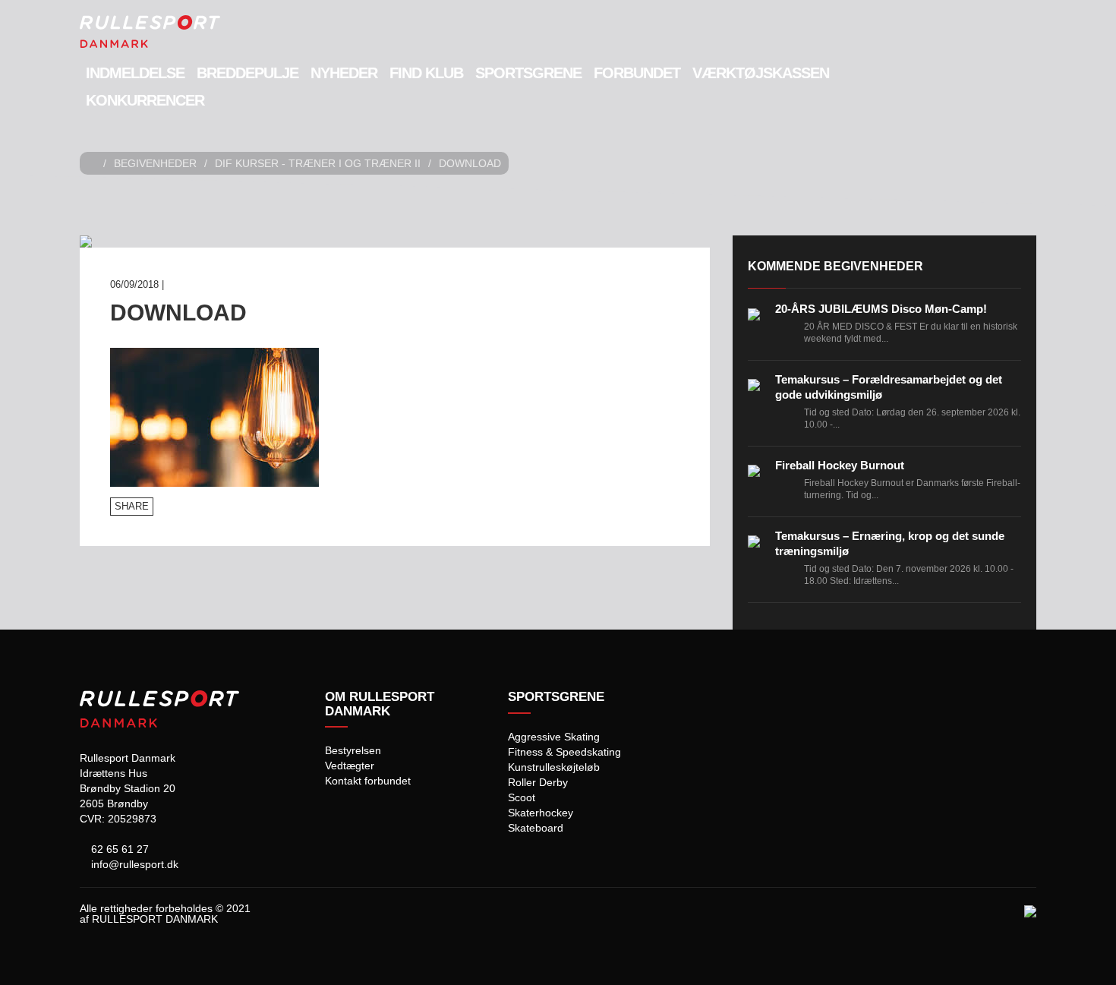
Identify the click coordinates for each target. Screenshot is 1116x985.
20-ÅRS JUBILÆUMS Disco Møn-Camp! (881, 308)
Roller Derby (538, 782)
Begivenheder (155, 163)
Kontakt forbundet (368, 781)
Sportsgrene (528, 73)
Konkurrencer (145, 100)
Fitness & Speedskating (564, 752)
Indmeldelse (135, 73)
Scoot (521, 797)
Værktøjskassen (760, 73)
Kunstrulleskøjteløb (554, 767)
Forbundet (637, 73)
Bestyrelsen (353, 750)
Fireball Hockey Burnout (839, 465)
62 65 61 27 (118, 849)
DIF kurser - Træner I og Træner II (318, 163)
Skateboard (535, 828)
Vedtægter (349, 765)
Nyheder (344, 73)
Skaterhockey (540, 813)
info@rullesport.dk (133, 864)
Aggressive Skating (554, 737)
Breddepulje (247, 73)
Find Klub (426, 73)
